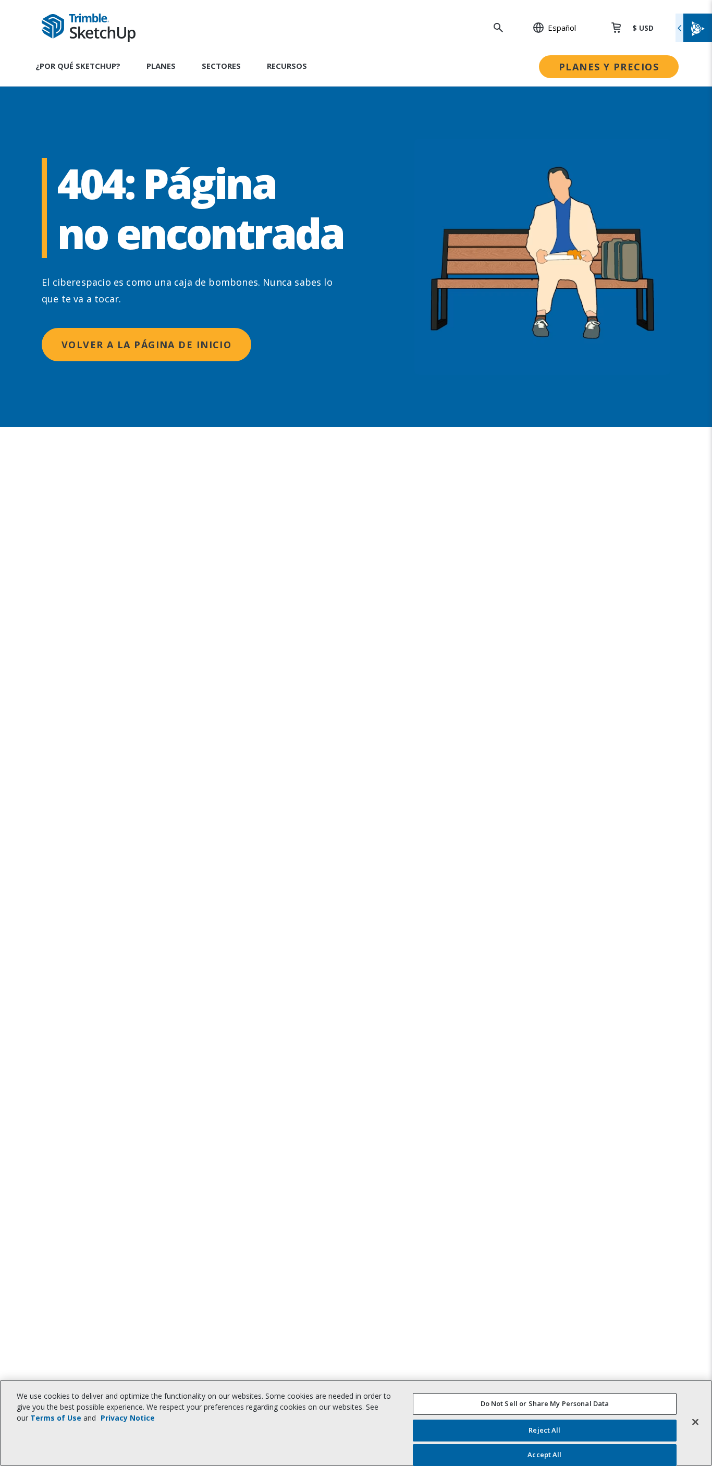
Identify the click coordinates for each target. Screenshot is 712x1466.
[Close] (695, 1421)
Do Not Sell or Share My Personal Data (545, 1403)
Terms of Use (55, 1418)
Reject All (544, 1430)
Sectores (221, 65)
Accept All (544, 1454)
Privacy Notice (128, 1418)
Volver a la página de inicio (146, 344)
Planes (161, 65)
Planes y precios (609, 66)
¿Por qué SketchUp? (77, 65)
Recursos (287, 65)
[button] (549, 27)
